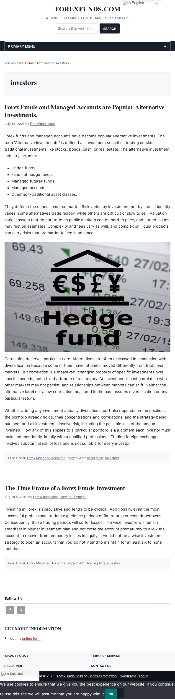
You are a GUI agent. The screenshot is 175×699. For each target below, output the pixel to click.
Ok (111, 694)
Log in (143, 676)
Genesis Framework (103, 676)
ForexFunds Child (70, 676)
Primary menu (21, 46)
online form (31, 638)
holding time (96, 563)
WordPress (128, 676)
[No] (120, 693)
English (16, 674)
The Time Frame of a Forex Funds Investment (65, 488)
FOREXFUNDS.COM (87, 9)
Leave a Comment (72, 497)
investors (112, 458)
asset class (95, 458)
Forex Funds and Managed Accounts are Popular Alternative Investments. (84, 110)
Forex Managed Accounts (46, 458)
